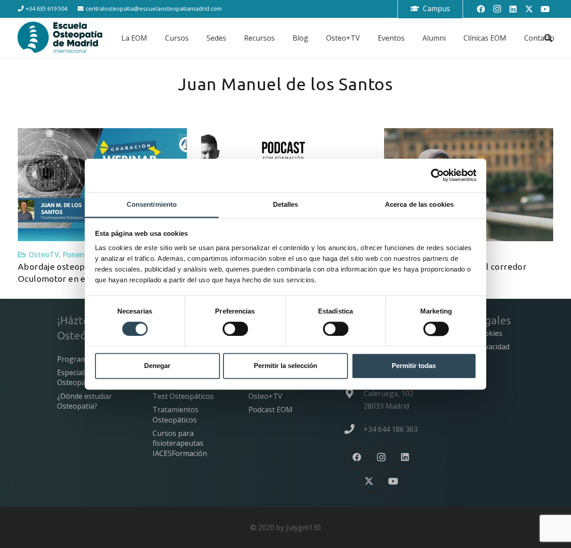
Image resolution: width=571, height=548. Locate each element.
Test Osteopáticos (183, 396)
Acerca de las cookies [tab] (419, 204)
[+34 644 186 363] (354, 429)
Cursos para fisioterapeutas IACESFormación (180, 443)
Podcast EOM (270, 409)
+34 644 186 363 (391, 429)
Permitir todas (414, 366)
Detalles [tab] (285, 204)
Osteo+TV (265, 396)
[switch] (235, 329)
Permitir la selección (285, 366)
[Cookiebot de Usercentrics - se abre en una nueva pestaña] (437, 175)
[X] (529, 9)
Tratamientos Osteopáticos (176, 414)
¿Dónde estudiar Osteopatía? (84, 401)
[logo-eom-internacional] (60, 38)
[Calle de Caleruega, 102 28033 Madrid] (354, 393)
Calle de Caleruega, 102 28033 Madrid (389, 393)
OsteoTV (44, 254)
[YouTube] (545, 9)
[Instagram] (497, 9)
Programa (74, 359)
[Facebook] (481, 9)
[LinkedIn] (513, 9)
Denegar (157, 366)
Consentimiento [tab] (152, 204)
